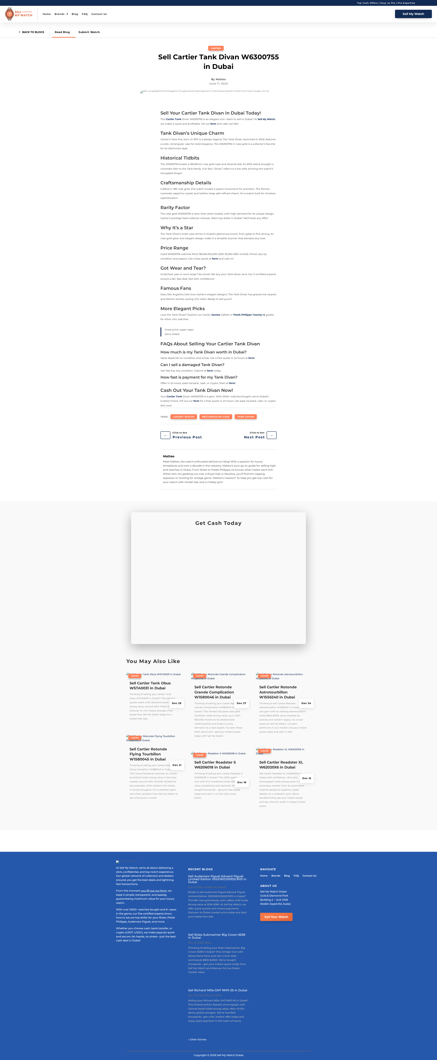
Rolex (208, 942)
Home (47, 14)
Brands (60, 14)
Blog (75, 14)
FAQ (85, 14)
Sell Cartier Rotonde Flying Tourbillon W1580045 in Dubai (148, 754)
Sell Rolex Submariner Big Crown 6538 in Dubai (216, 936)
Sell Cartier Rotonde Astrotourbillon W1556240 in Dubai (278, 692)
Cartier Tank (174, 396)
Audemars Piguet (215, 887)
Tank (178, 119)
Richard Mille (214, 995)
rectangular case (216, 416)
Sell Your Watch (276, 917)
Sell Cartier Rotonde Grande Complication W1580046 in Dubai (214, 692)
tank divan (245, 416)
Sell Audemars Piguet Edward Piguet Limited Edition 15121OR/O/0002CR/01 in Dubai (217, 879)
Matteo (221, 79)
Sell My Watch (413, 14)
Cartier (216, 48)
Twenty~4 (258, 314)
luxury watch (183, 416)
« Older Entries (197, 1039)
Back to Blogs (33, 32)
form (213, 123)
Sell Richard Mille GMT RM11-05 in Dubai (217, 990)
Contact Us (99, 14)
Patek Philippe (242, 314)
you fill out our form (154, 890)
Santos (216, 314)
